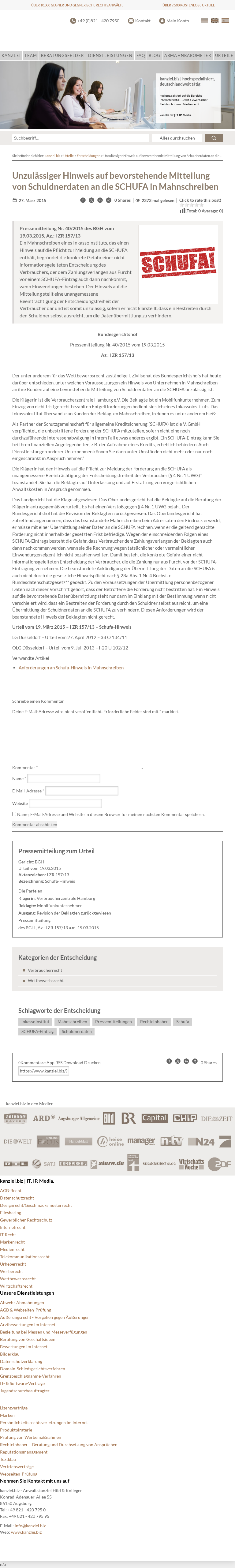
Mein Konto (177, 20)
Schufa (182, 1021)
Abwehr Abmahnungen (22, 1302)
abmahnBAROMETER (187, 55)
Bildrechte (10, 1542)
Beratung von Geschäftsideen (27, 1339)
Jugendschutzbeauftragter (25, 1390)
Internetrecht (12, 1227)
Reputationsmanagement (23, 1451)
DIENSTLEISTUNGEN (110, 55)
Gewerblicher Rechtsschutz (26, 1219)
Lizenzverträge (14, 1407)
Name (19, 778)
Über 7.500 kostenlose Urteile (188, 5)
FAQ (140, 55)
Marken (7, 1415)
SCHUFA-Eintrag (37, 1031)
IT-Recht (8, 1234)
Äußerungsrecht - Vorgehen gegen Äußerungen (45, 1317)
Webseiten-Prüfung (18, 1473)
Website (20, 803)
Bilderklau (10, 1354)
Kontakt (143, 20)
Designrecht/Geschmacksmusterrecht (36, 1205)
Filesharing (10, 1212)
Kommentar (25, 767)
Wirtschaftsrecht (16, 1286)
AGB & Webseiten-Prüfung (25, 1309)
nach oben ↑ (196, 1542)
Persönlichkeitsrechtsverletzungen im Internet (44, 1422)
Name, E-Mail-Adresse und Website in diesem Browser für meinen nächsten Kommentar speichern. (111, 814)
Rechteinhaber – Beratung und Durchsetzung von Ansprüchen (59, 1444)
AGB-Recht (10, 1190)
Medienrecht (12, 1249)
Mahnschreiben (72, 1021)
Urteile (68, 156)
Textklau (8, 1459)
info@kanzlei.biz (30, 1525)
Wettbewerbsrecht (46, 980)
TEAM (30, 55)
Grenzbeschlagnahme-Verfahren (30, 1376)
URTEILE (224, 55)
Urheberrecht (13, 1264)
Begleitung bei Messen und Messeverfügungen (43, 1331)
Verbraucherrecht (45, 970)
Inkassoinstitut (35, 1021)
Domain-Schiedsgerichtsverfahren (32, 1368)
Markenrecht (12, 1241)
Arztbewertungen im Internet (27, 1324)
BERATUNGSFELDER (62, 55)
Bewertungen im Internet (23, 1346)
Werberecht (11, 1271)
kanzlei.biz (52, 156)
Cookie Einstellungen (49, 1542)
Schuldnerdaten (77, 1031)
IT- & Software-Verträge (22, 1383)
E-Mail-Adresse (28, 790)
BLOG (154, 55)
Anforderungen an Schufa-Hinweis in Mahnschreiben (71, 667)
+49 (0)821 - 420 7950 (98, 20)
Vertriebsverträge (17, 1466)
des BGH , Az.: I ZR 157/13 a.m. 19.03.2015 (58, 927)
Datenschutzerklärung (21, 1361)
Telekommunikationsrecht (25, 1256)
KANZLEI (11, 55)
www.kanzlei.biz (26, 1532)
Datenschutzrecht (17, 1197)
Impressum (164, 1542)
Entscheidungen (88, 156)
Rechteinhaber (154, 1021)
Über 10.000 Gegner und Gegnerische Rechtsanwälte (77, 5)
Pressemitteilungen (113, 1021)
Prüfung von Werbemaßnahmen (30, 1437)
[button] (83, 200)
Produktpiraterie (16, 1429)
